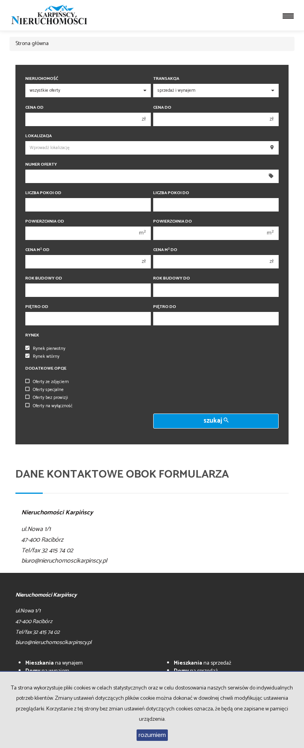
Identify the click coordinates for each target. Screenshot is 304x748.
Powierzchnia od (44, 222)
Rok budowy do (171, 278)
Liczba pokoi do (171, 193)
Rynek (32, 335)
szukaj (213, 421)
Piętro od (36, 307)
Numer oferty (41, 165)
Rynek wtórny (46, 356)
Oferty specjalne (48, 389)
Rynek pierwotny (49, 348)
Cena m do (165, 250)
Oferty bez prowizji (50, 397)
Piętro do (164, 307)
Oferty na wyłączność (52, 406)
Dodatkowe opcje (45, 369)
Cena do (162, 108)
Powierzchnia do (172, 222)
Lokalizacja (38, 136)
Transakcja (166, 79)
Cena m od (37, 250)
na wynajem (54, 663)
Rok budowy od (43, 278)
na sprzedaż (202, 663)
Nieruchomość (41, 79)
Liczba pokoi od (43, 193)
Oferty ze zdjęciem (51, 381)
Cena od (34, 108)
